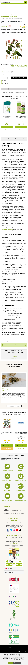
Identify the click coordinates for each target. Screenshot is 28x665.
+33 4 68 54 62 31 (14, 543)
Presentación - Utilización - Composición (13, 139)
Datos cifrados (7, 490)
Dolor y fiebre (14, 358)
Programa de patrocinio (20, 490)
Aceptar (10, 662)
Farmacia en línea (4, 14)
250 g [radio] (8, 71)
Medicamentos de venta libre (20, 500)
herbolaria (20, 14)
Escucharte (20, 470)
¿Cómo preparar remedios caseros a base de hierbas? (13, 389)
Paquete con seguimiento (7, 470)
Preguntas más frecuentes (20, 480)
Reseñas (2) (5, 341)
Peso (2, 69)
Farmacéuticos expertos (7, 480)
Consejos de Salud (14, 406)
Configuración (17, 662)
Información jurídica (22, 651)
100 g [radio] (3, 71)
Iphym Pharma (4, 26)
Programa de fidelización (7, 500)
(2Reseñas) (24, 27)
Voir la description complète (6, 35)
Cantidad (3, 75)
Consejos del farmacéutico (11, 345)
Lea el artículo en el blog (6, 401)
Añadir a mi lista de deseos (8, 64)
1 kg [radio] (13, 71)
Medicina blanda (13, 14)
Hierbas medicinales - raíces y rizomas (9, 16)
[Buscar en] (25, 2)
